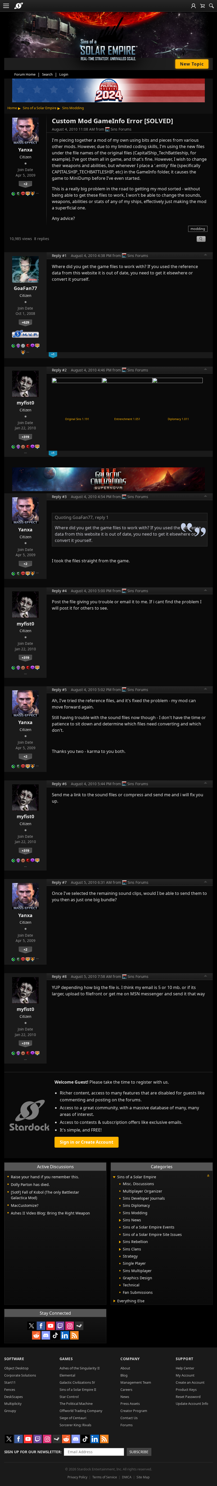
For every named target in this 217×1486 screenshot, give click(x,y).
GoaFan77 (25, 288)
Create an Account (190, 1382)
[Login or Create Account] (193, 5)
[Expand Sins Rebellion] (120, 1242)
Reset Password (188, 1396)
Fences (9, 1389)
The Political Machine (76, 1403)
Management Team (135, 1382)
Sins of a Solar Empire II (78, 1389)
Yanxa (25, 149)
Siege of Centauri (73, 1417)
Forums (126, 1425)
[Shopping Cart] (202, 5)
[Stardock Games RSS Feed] (74, 1335)
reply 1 (101, 517)
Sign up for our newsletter (32, 1451)
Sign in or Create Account (86, 1142)
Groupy (10, 1410)
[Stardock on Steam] (79, 1326)
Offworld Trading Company (81, 1410)
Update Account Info (192, 1403)
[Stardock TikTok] (55, 1335)
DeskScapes (13, 1396)
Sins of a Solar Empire (39, 107)
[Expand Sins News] (120, 1220)
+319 (25, 436)
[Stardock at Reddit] (36, 1335)
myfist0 (25, 402)
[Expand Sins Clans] (120, 1249)
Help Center (185, 1368)
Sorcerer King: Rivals (75, 1425)
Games (66, 1358)
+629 (25, 322)
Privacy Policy (77, 1477)
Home (12, 107)
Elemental (67, 1375)
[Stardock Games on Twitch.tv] (60, 1326)
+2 (25, 183)
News (124, 1396)
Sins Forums (121, 129)
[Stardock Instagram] (69, 1326)
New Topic (192, 64)
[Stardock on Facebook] (41, 1326)
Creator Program (133, 1410)
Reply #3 (59, 496)
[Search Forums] (211, 5)
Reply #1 (59, 255)
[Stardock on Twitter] (31, 1326)
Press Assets (130, 1403)
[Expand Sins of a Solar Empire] (114, 1177)
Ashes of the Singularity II (80, 1368)
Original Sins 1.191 (77, 419)
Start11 (10, 1382)
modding (198, 228)
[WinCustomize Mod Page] (77, 396)
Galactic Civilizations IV (77, 1382)
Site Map (143, 1477)
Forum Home (24, 74)
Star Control (69, 1396)
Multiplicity (13, 1403)
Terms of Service (104, 1477)
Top (205, 255)
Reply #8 (59, 976)
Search (47, 74)
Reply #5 (59, 689)
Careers (126, 1389)
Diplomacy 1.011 (178, 419)
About (125, 1368)
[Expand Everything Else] (114, 1301)
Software (14, 1358)
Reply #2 (59, 369)
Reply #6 (59, 783)
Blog (124, 1375)
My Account (185, 1375)
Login (63, 74)
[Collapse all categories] (208, 1175)
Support (184, 1358)
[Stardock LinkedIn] (65, 1335)
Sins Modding (73, 107)
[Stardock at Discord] (46, 1335)
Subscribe (138, 1451)
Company (130, 1358)
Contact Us (129, 1417)
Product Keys (186, 1389)
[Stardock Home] (18, 6)
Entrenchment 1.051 (127, 419)
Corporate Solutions (20, 1375)
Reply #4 (59, 590)
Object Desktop (16, 1368)
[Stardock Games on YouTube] (50, 1326)
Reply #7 (59, 882)
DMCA (127, 1477)
